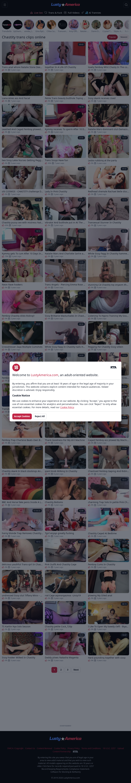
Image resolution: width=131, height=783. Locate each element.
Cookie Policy (67, 407)
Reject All (40, 416)
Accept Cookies (22, 416)
